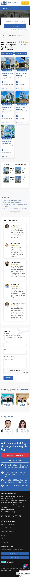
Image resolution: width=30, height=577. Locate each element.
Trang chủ (11, 35)
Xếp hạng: (6, 333)
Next (26, 176)
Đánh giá (8, 377)
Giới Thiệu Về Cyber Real (7, 524)
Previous (4, 176)
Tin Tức (3, 535)
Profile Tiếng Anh (15, 557)
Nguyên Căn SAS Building (21, 74)
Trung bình (9, 337)
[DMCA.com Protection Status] (7, 562)
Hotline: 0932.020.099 (15, 455)
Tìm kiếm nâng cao (15, 29)
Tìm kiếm (15, 26)
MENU (6, 8)
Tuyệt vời (9, 339)
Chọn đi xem (6, 89)
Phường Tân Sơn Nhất (21, 53)
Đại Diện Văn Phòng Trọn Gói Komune (23, 404)
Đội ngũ (7, 417)
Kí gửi (25, 3)
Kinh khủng (9, 335)
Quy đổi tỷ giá (4, 542)
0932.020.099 (24, 571)
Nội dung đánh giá (9, 356)
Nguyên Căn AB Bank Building (7, 142)
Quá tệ (19, 335)
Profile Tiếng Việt (14, 554)
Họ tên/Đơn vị (8, 342)
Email (5, 349)
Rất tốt (19, 337)
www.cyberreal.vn (11, 513)
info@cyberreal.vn (10, 511)
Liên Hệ (3, 539)
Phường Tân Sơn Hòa (7, 53)
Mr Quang (7, 429)
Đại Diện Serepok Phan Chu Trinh (7, 404)
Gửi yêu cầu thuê (15, 460)
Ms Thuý (22, 429)
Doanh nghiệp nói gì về (14, 390)
